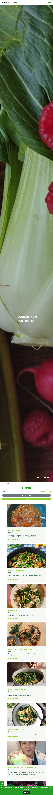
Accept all (26, 792)
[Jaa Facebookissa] (2, 783)
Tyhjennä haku (27, 495)
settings (26, 789)
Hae (27, 499)
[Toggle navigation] (49, 2)
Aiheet (43, 491)
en (16, 2)
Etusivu (4, 484)
